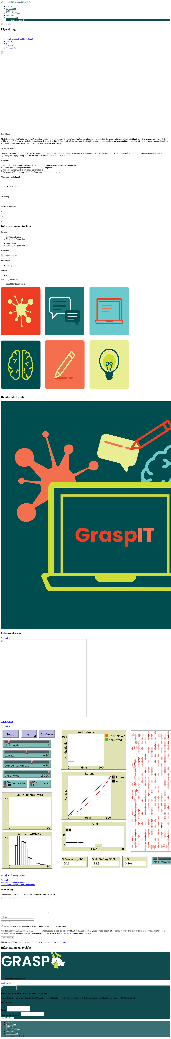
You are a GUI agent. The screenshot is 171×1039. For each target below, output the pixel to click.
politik (22, 39)
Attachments (6, 931)
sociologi (29, 39)
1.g (7, 43)
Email (4, 1010)
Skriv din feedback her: (11, 1015)
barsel (8, 39)
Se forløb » (5, 638)
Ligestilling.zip (11, 255)
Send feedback (7, 1018)
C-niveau (9, 46)
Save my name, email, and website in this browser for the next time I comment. (35, 926)
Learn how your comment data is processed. (49, 942)
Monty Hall (7, 721)
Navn (4, 1007)
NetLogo (9, 41)
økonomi (15, 39)
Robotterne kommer (11, 633)
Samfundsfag (11, 48)
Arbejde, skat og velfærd (13, 875)
